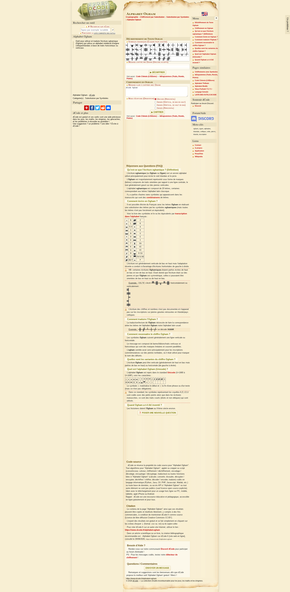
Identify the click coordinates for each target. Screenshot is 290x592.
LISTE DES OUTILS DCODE (205, 95)
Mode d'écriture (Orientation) (141, 99)
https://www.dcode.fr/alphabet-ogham (142, 530)
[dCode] (97, 10)
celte (208, 131)
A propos (198, 148)
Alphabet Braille (201, 86)
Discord (198, 106)
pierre (213, 131)
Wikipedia (199, 156)
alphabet (207, 129)
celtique (203, 131)
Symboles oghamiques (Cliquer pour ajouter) (147, 42)
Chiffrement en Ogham (204, 28)
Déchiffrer (158, 72)
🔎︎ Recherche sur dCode (98, 27)
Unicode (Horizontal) (165, 99)
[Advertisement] (157, 436)
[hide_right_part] (216, 18)
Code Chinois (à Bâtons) (146, 76)
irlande (195, 134)
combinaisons (153, 197)
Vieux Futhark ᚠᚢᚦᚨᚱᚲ (204, 89)
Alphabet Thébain (202, 83)
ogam (201, 129)
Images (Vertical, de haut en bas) (170, 105)
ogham (195, 129)
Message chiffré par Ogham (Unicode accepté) (148, 62)
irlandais (196, 131)
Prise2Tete (199, 154)
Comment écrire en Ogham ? (206, 37)
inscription (202, 134)
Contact (198, 145)
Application (199, 151)
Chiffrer (158, 112)
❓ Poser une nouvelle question (157, 413)
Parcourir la (98, 33)
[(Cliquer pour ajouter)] (127, 45)
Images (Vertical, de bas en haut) (170, 102)
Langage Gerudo (201, 92)
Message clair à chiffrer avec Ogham (144, 85)
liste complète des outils (104, 33)
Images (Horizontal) (165, 108)
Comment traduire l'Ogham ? (206, 40)
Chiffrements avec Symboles (206, 72)
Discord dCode (168, 549)
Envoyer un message (157, 568)
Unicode (171, 373)
